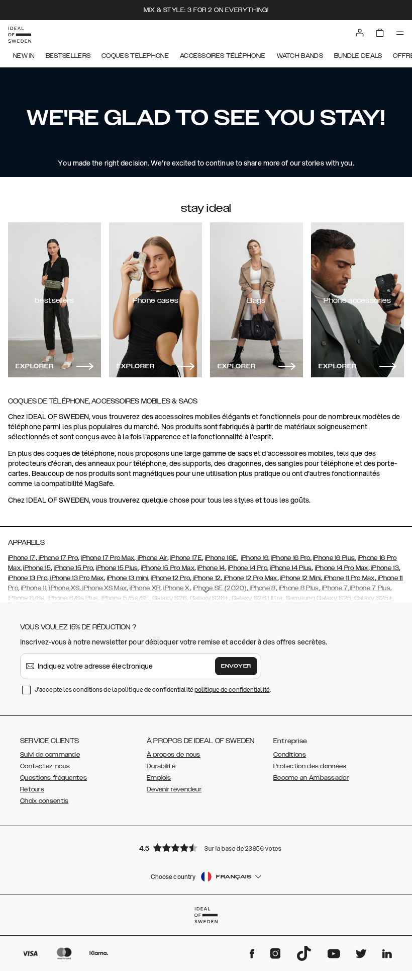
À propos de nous (173, 754)
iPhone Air (151, 557)
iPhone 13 (384, 568)
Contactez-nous (45, 766)
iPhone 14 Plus (291, 568)
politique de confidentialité (232, 689)
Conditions (289, 754)
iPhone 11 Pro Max (348, 578)
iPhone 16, (255, 557)
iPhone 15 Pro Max (167, 568)
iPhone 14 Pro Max (341, 568)
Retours (32, 789)
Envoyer (236, 666)
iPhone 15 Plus (117, 568)
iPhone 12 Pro (170, 578)
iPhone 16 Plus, (334, 557)
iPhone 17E (186, 557)
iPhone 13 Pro (27, 578)
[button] (206, 847)
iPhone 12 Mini (300, 578)
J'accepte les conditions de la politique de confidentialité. (153, 689)
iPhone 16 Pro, (291, 557)
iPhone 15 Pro (73, 568)
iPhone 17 (22, 557)
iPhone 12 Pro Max (249, 578)
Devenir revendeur (174, 789)
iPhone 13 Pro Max (76, 578)
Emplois (159, 777)
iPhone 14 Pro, (248, 568)
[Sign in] (360, 33)
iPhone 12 (206, 578)
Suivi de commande (50, 754)
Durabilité (161, 766)
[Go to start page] (19, 35)
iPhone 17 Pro (57, 557)
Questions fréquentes (53, 777)
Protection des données (310, 766)
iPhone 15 (37, 568)
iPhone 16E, (221, 557)
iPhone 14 (211, 568)
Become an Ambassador (311, 777)
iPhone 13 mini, (128, 578)
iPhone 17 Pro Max (107, 557)
